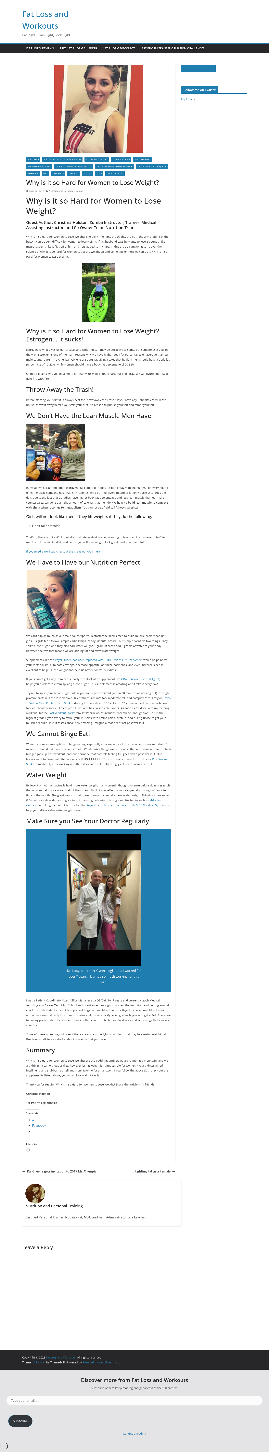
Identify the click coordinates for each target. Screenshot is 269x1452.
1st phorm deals (121, 159)
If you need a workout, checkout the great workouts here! (63, 551)
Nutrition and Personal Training (66, 191)
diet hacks (58, 173)
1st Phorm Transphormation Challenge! (173, 48)
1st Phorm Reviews (39, 48)
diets (99, 173)
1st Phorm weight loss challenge (114, 166)
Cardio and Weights (198, 68)
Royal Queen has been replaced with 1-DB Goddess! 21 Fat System (99, 660)
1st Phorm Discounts (119, 48)
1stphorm (33, 173)
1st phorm (33, 159)
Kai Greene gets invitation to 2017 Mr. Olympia (61, 1171)
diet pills (73, 173)
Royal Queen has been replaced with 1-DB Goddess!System (125, 805)
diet (45, 173)
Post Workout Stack (61, 713)
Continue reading (134, 1433)
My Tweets (188, 99)
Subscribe (20, 1421)
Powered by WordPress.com (101, 1362)
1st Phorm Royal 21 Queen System (73, 166)
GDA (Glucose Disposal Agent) (140, 679)
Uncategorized (115, 173)
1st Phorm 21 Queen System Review (62, 159)
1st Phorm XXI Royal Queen (151, 166)
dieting (87, 173)
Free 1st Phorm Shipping (78, 48)
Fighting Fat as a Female (153, 1171)
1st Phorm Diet (143, 159)
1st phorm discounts (39, 166)
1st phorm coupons (96, 159)
